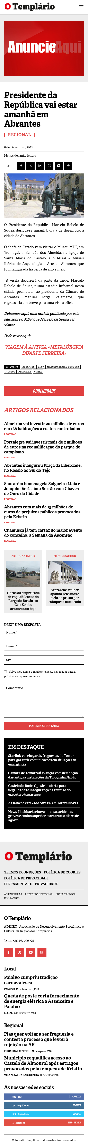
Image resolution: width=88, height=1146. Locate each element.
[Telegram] (59, 166)
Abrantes (29, 366)
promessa (24, 371)
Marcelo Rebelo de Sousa (63, 366)
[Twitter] (19, 952)
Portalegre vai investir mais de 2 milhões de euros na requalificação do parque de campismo (43, 447)
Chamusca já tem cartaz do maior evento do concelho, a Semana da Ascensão (43, 533)
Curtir (76, 1096)
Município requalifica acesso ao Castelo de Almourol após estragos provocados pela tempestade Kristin (43, 1063)
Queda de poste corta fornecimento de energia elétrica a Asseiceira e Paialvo (41, 1001)
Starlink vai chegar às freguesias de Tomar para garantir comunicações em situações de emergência (42, 760)
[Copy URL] (68, 166)
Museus (10, 371)
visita (38, 371)
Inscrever (74, 1122)
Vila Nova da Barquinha (21, 1075)
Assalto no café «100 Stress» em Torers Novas (43, 803)
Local (8, 1013)
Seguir (77, 1105)
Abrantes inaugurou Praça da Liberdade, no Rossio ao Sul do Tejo (43, 468)
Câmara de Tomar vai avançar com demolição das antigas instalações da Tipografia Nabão (43, 775)
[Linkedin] (40, 166)
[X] (30, 166)
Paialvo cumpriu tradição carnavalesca (31, 980)
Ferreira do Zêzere (17, 1051)
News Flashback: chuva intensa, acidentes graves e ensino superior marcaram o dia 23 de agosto (43, 816)
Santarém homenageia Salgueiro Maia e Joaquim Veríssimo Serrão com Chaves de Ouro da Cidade (42, 488)
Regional (10, 434)
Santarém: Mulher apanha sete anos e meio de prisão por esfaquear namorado (65, 596)
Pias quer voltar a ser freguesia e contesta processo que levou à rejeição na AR (39, 1039)
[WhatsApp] (49, 166)
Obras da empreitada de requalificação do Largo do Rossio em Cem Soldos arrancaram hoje (23, 601)
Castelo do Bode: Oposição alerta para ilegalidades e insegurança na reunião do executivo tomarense (39, 790)
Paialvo (9, 989)
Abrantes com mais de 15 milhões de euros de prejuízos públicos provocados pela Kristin (42, 512)
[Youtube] (30, 952)
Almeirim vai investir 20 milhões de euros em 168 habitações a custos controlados (44, 426)
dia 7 (41, 366)
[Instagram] (41, 952)
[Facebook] (21, 166)
